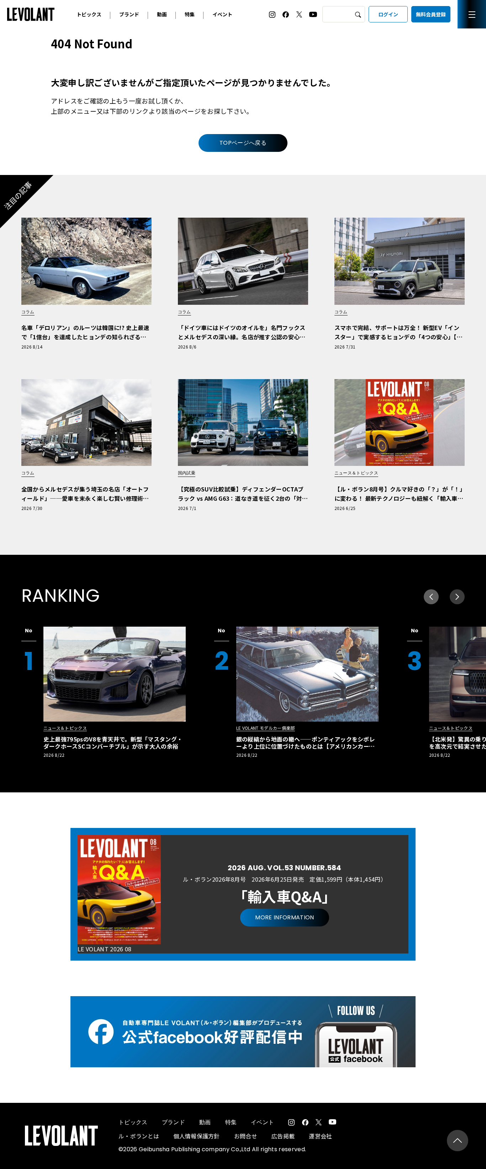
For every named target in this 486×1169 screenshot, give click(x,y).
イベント (222, 14)
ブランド (129, 14)
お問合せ (245, 1136)
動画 (162, 14)
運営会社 (320, 1136)
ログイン (388, 14)
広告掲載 (283, 1136)
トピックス (88, 14)
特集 (190, 14)
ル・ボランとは (138, 1136)
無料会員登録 (431, 14)
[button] (457, 596)
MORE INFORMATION (284, 917)
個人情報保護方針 (196, 1136)
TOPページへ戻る (243, 143)
